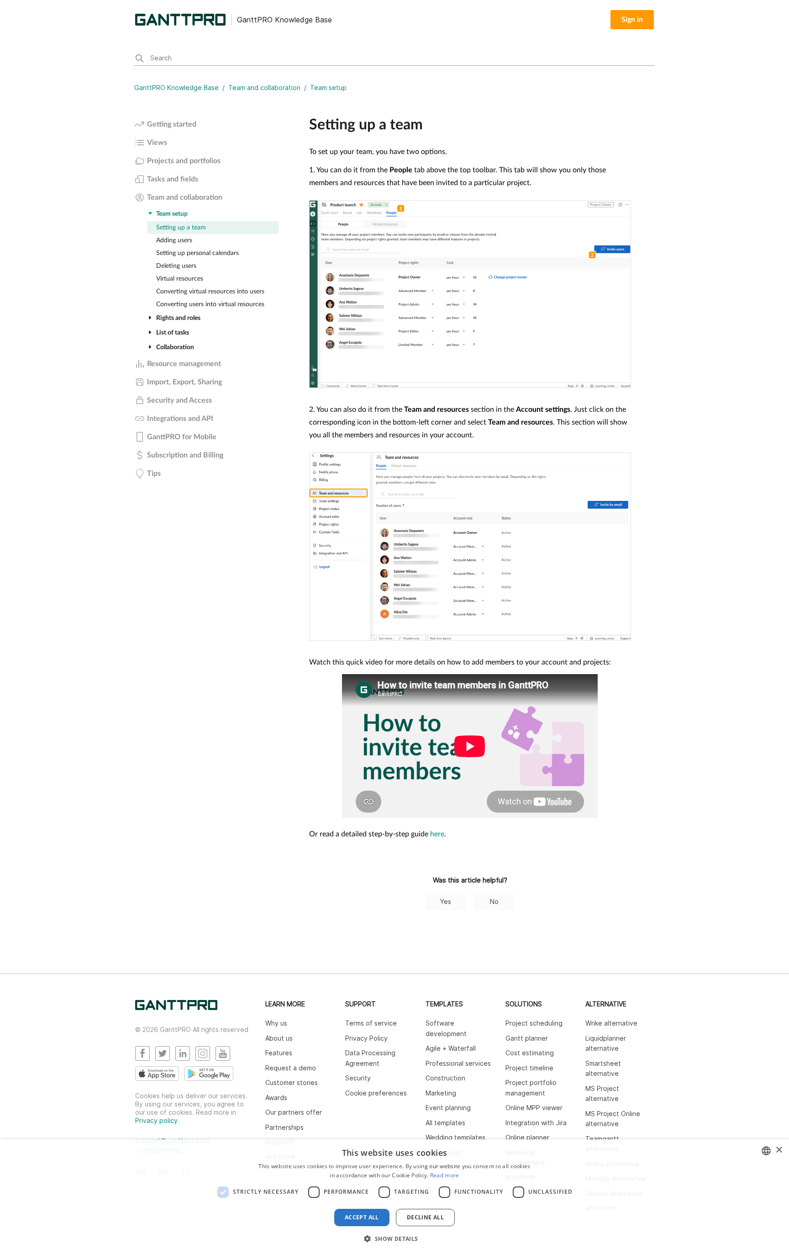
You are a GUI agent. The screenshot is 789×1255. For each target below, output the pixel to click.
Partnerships (284, 1127)
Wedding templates (455, 1137)
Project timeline (529, 1068)
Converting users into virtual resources (210, 304)
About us (279, 1038)
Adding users (174, 240)
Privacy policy (156, 1120)
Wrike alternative (611, 1023)
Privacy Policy (366, 1038)
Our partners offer (293, 1112)
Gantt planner (526, 1038)
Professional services (458, 1063)
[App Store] (157, 1073)
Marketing (441, 1093)
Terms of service (371, 1023)
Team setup (328, 87)
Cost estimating (529, 1053)
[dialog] (394, 1197)
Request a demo (290, 1068)
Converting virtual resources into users (210, 291)
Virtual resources (179, 279)
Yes (445, 901)
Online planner (527, 1137)
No (494, 901)
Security (358, 1078)
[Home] (176, 1007)
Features (278, 1053)
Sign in (632, 19)
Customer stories (291, 1082)
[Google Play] (208, 1073)
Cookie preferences (376, 1093)
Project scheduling (534, 1023)
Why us (276, 1023)
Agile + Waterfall (451, 1048)
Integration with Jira (536, 1123)
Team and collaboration (264, 87)
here (437, 834)
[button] (394, 1238)
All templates (445, 1123)
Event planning (448, 1107)
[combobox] (766, 1150)
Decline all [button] (425, 1217)
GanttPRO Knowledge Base (176, 87)
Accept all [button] (362, 1217)
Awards (276, 1097)
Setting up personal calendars (197, 253)
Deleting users (176, 266)
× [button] (778, 1150)
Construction (445, 1078)
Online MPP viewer (534, 1107)
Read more (444, 1175)
